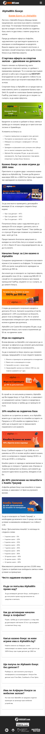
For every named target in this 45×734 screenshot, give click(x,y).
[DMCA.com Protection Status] (22, 724)
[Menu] (41, 3)
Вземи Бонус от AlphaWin (22, 15)
